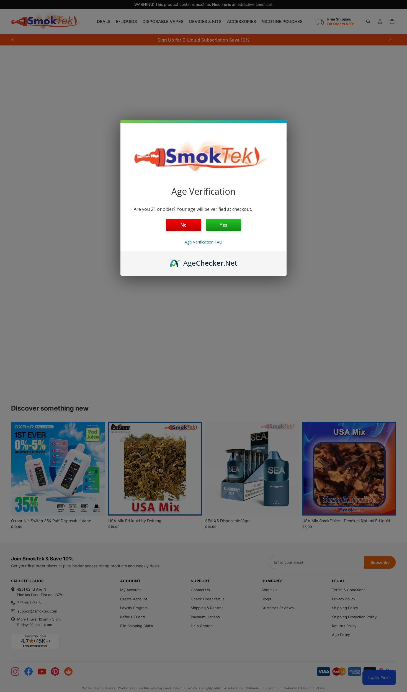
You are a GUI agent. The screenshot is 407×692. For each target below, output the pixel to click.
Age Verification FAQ (203, 242)
